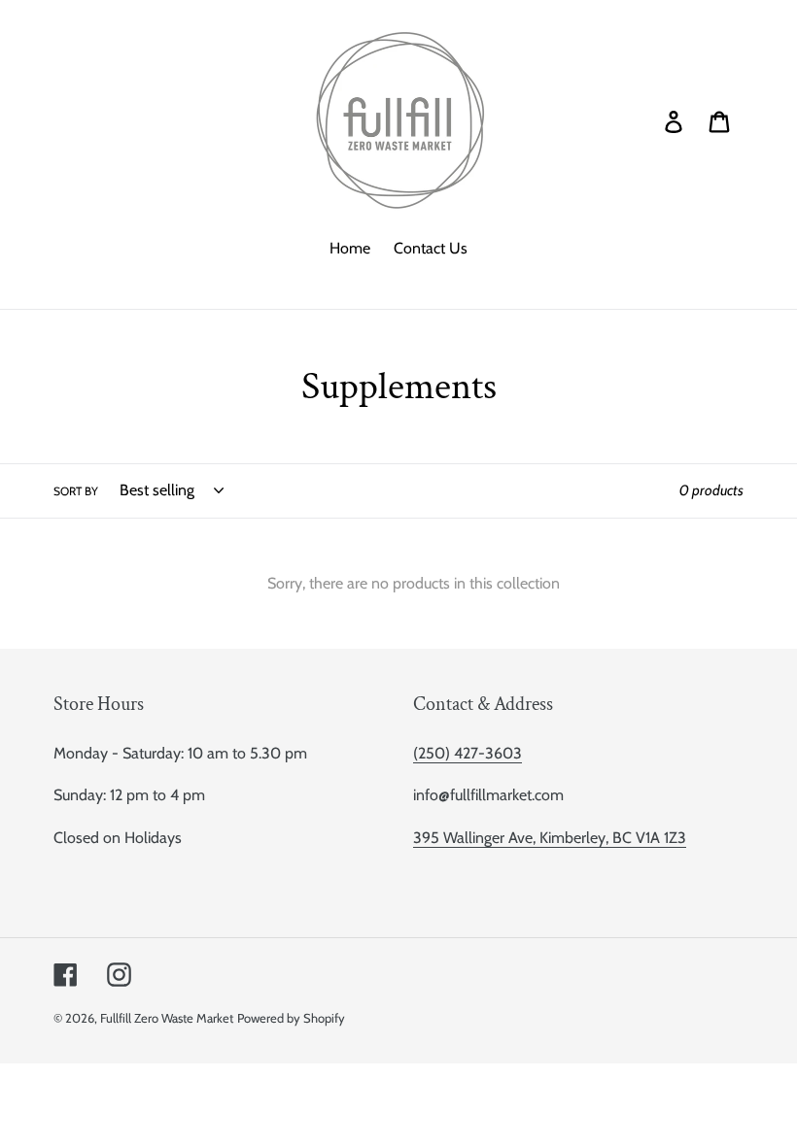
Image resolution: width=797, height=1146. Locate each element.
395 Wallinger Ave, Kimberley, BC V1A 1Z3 (549, 837)
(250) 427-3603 (467, 753)
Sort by (75, 491)
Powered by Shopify (291, 1018)
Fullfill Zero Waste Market (166, 1018)
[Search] (646, 120)
